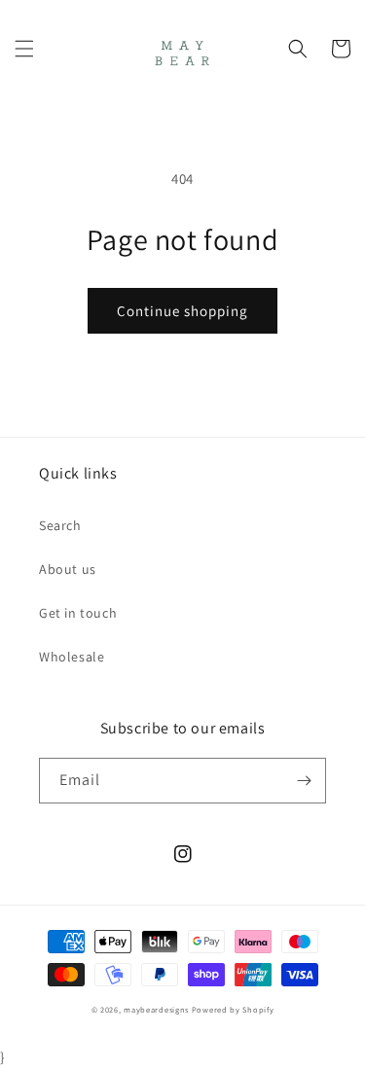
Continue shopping (182, 311)
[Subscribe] (303, 780)
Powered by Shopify (233, 1009)
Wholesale (71, 656)
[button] (24, 48)
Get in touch (78, 613)
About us (67, 569)
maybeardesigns (156, 1009)
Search (60, 525)
